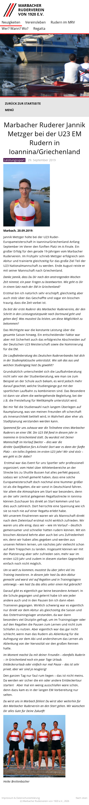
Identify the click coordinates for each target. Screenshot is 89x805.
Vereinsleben (35, 22)
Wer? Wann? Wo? (15, 28)
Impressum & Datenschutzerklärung (21, 797)
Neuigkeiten (11, 22)
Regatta (39, 28)
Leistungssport (14, 160)
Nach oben (81, 797)
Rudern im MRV (63, 22)
